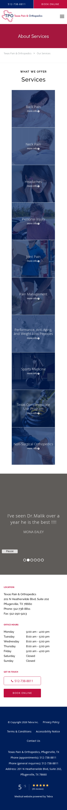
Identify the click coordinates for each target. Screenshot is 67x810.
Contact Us (33, 740)
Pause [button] (10, 551)
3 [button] (32, 560)
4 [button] (35, 560)
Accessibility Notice (48, 731)
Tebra (50, 796)
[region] (33, 520)
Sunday (19, 661)
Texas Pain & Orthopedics (17, 53)
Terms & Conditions (19, 731)
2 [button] (28, 560)
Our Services (43, 53)
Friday (27, 651)
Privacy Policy (51, 722)
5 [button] (39, 560)
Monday (27, 631)
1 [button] (25, 560)
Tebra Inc (33, 722)
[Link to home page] (29, 16)
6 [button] (42, 560)
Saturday (19, 656)
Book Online (22, 693)
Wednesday (27, 641)
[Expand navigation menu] (62, 16)
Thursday (27, 646)
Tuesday (27, 636)
